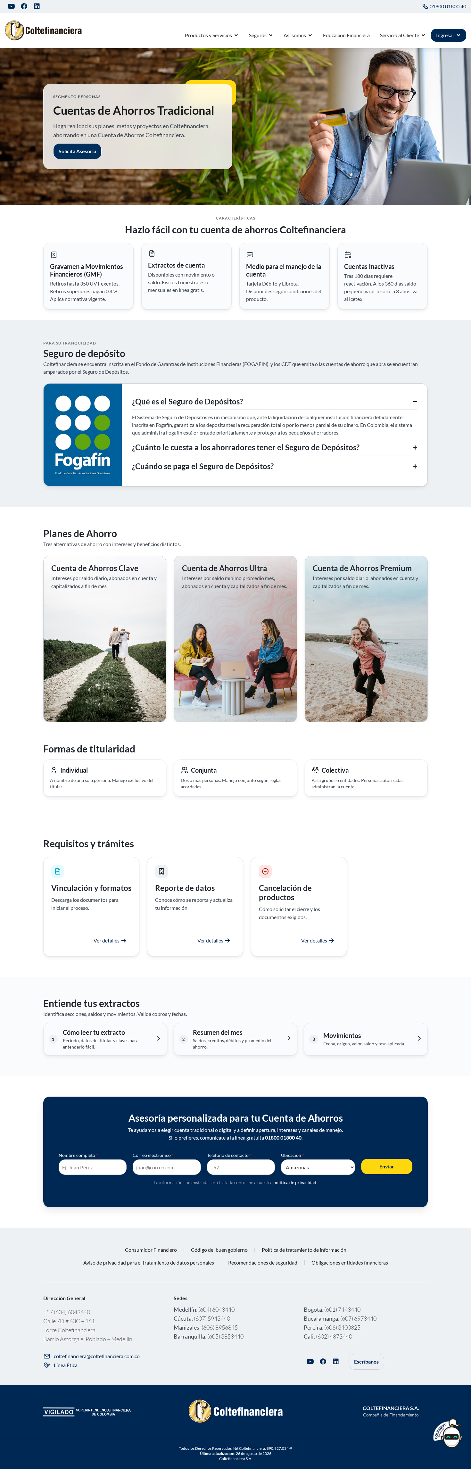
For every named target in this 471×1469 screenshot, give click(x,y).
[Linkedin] (36, 6)
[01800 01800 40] (425, 6)
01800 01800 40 (448, 6)
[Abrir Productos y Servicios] (236, 35)
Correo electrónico (153, 1155)
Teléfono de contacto (229, 1155)
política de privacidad (294, 1182)
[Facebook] (24, 6)
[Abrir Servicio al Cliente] (423, 35)
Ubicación (292, 1155)
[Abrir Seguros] (270, 35)
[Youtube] (11, 6)
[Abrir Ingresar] (458, 35)
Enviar (386, 1166)
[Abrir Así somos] (310, 35)
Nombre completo (78, 1155)
